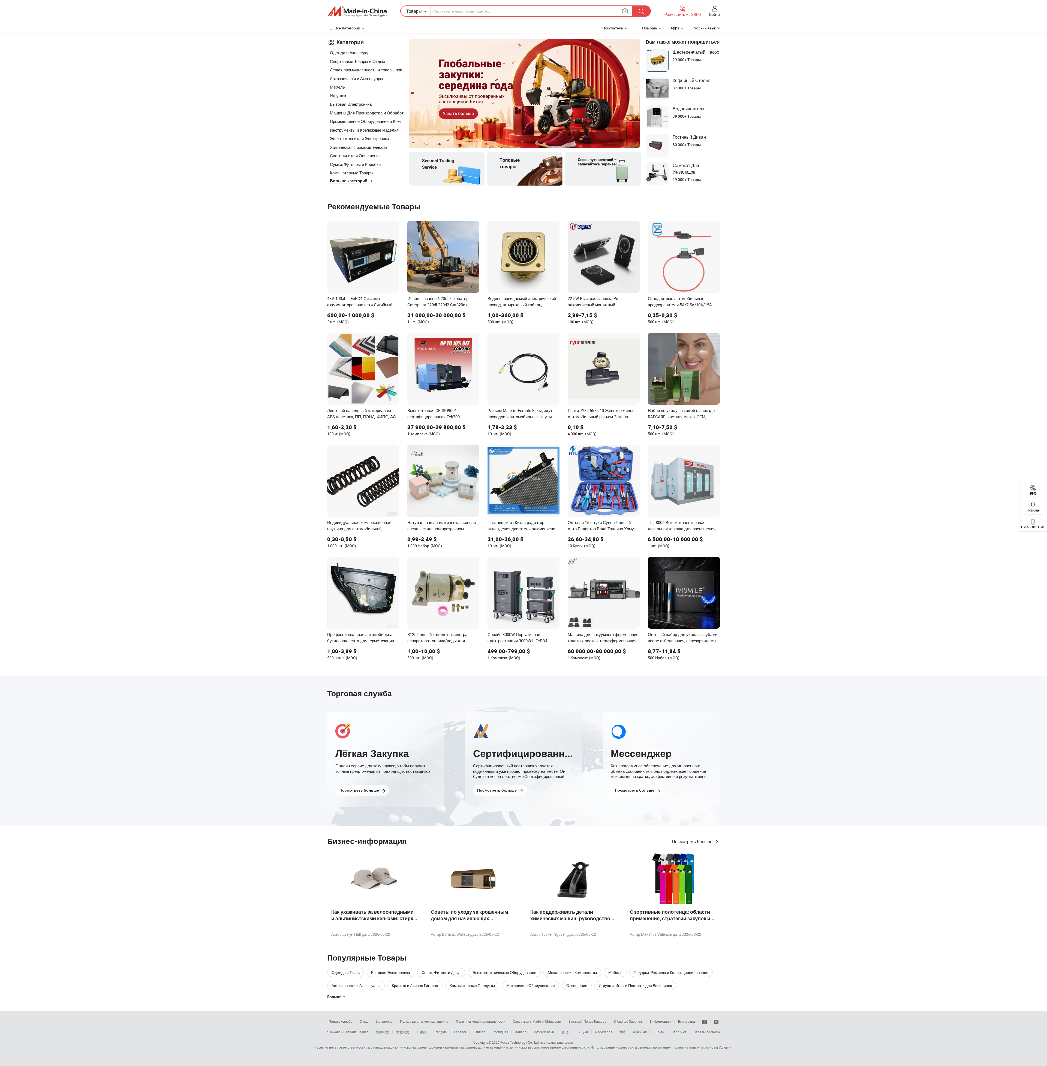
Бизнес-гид (686, 1021)
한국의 (566, 1032)
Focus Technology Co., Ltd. (520, 1042)
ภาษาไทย (640, 1032)
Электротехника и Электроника (359, 138)
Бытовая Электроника (351, 104)
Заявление (384, 1021)
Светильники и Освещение (355, 155)
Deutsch (479, 1032)
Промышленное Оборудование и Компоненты (368, 121)
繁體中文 (402, 1032)
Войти (714, 14)
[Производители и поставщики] (357, 11)
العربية (583, 1032)
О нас (364, 1021)
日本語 (421, 1032)
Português (500, 1032)
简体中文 (382, 1032)
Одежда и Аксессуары (351, 52)
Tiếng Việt (678, 1032)
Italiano (520, 1032)
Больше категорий (348, 180)
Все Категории (347, 28)
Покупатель (612, 28)
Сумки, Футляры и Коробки (355, 164)
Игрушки (338, 95)
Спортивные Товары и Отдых (357, 61)
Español (460, 1032)
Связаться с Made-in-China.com (537, 1021)
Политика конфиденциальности (481, 1021)
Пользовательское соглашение (424, 1021)
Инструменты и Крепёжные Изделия (364, 130)
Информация (660, 1021)
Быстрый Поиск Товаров (587, 1021)
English (362, 1032)
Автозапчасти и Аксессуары (356, 78)
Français (440, 1032)
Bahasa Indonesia (707, 1032)
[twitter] (716, 1021)
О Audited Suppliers (628, 1021)
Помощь (649, 28)
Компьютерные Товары (351, 172)
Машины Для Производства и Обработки (368, 113)
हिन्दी (622, 1032)
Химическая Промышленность (358, 147)
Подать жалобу (340, 1021)
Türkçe (659, 1032)
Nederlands (603, 1032)
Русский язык (544, 1032)
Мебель (337, 87)
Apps (674, 28)
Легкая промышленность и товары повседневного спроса (368, 69)
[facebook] (704, 1021)
